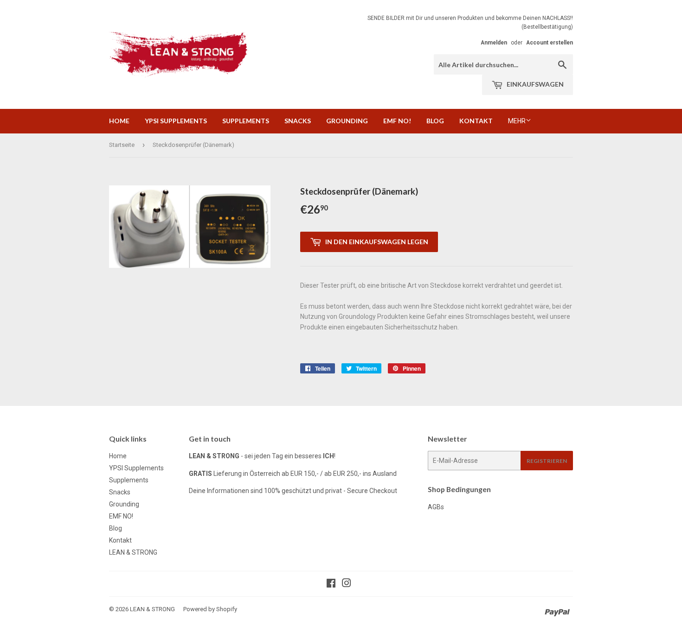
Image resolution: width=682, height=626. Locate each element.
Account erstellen (549, 42)
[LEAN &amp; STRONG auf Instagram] (346, 584)
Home (119, 121)
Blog (435, 121)
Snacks (297, 121)
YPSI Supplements (176, 121)
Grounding (347, 121)
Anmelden (494, 42)
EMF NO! (397, 121)
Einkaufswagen (534, 84)
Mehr (517, 121)
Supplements (245, 121)
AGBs (436, 507)
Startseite (122, 144)
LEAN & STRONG (133, 552)
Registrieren (547, 460)
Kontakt (476, 121)
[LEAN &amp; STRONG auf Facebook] (331, 584)
